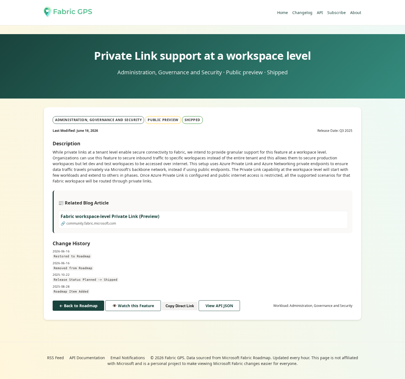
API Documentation (87, 357)
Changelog (302, 12)
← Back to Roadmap (78, 305)
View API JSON (219, 305)
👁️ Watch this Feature (133, 305)
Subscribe (336, 12)
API (320, 12)
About (355, 12)
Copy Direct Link (180, 306)
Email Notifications (127, 357)
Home (282, 12)
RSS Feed (55, 357)
